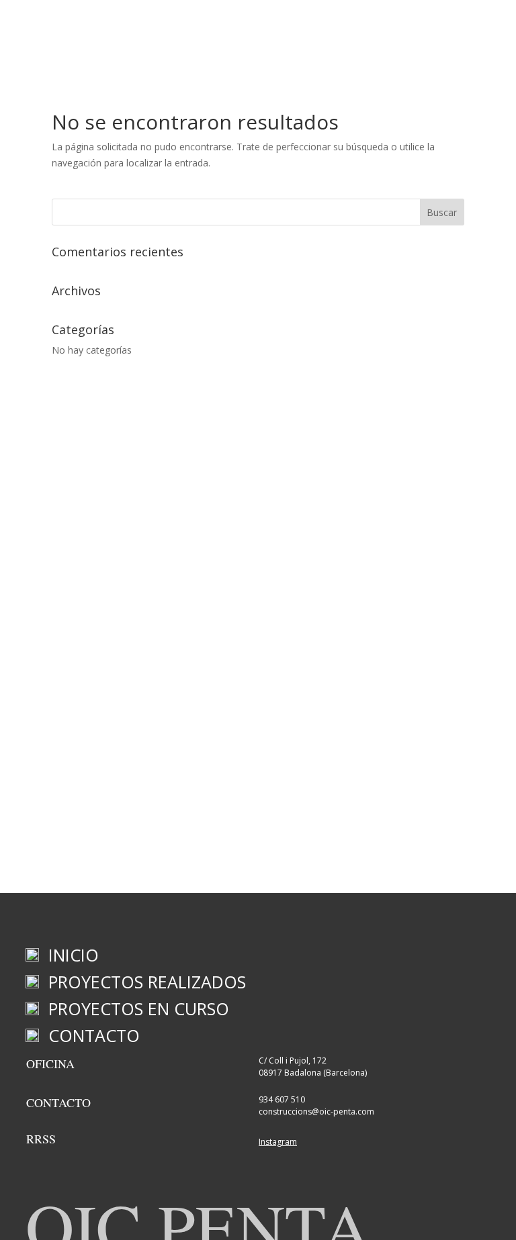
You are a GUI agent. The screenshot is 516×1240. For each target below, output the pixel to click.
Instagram (278, 1141)
